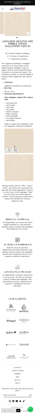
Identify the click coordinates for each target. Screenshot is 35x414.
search (17, 383)
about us (17, 380)
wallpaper (17, 373)
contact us (17, 367)
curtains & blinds (17, 370)
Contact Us (17, 407)
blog (17, 377)
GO (18, 410)
